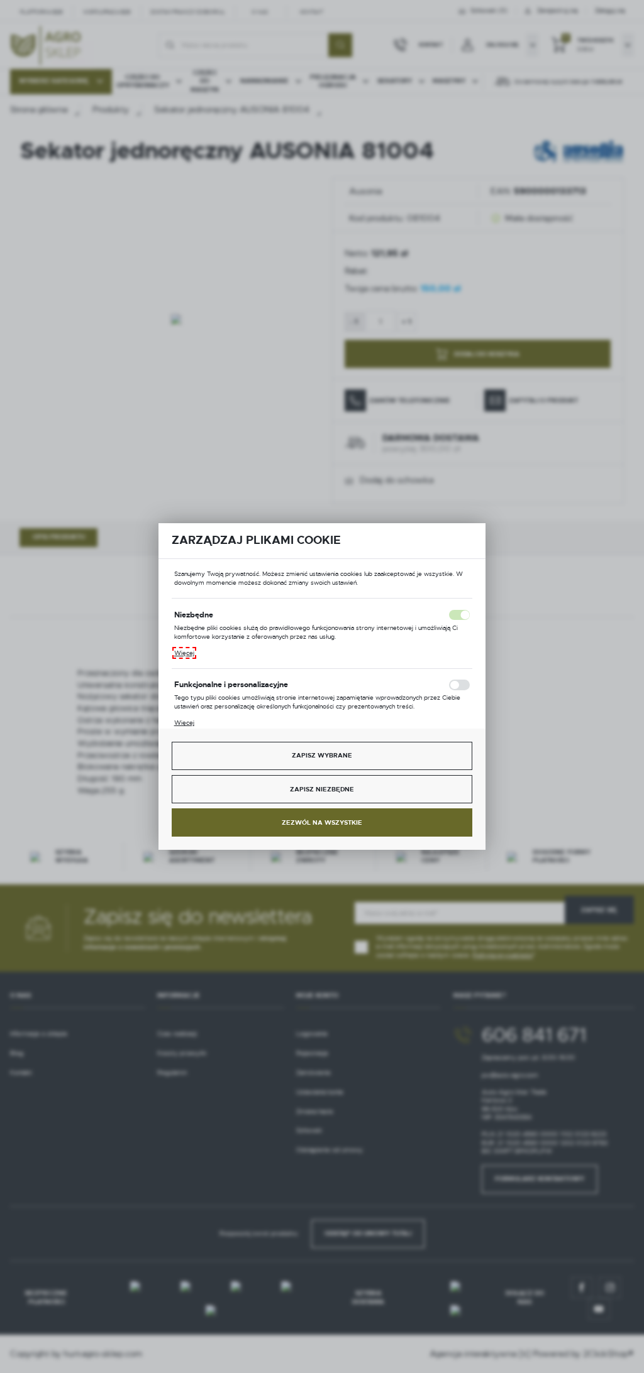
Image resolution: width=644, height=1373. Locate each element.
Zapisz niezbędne (322, 789)
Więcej (184, 653)
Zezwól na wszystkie (322, 822)
